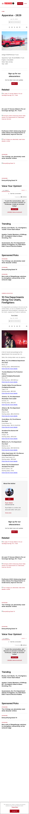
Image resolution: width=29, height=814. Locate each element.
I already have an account (14, 212)
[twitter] (14, 27)
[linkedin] (12, 27)
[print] (26, 27)
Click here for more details (9, 368)
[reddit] (17, 27)
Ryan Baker (14, 315)
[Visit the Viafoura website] (24, 197)
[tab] (6, 190)
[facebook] (9, 27)
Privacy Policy (15, 807)
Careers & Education (7, 293)
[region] (14, 194)
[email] (19, 27)
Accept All (14, 811)
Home (3, 11)
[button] (3, 4)
